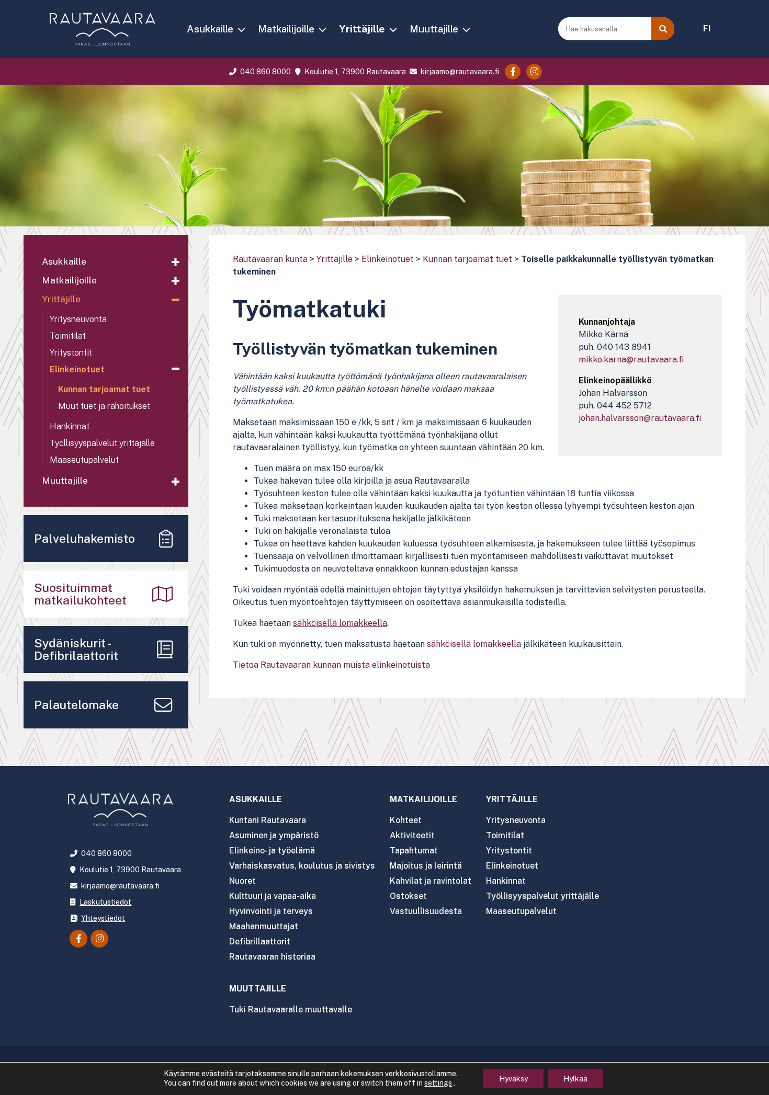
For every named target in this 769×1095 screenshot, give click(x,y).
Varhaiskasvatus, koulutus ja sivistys (302, 866)
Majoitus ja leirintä (426, 866)
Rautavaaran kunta (270, 259)
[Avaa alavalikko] (175, 262)
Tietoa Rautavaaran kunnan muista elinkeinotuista (331, 665)
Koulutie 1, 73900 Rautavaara (354, 71)
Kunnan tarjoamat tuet (467, 259)
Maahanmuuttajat (263, 926)
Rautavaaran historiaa (272, 957)
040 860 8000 (265, 71)
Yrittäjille (362, 29)
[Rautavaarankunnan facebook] (513, 71)
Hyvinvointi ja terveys (271, 911)
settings (438, 1083)
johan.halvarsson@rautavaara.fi (640, 418)
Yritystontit (71, 353)
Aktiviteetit (412, 835)
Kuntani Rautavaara (267, 820)
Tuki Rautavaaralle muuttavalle (290, 1009)
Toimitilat (68, 336)
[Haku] (662, 28)
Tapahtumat (414, 851)
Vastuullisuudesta (426, 911)
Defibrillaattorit (259, 941)
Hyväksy (513, 1079)
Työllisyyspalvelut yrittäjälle (102, 443)
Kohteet (406, 820)
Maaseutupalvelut (84, 460)
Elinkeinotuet (387, 259)
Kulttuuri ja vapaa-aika (272, 896)
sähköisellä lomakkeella (474, 644)
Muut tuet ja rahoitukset (104, 406)
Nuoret (242, 881)
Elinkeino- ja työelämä (272, 851)
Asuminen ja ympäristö (274, 835)
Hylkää (575, 1079)
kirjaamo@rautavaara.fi (459, 71)
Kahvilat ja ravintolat (430, 881)
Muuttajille (434, 29)
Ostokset (408, 896)
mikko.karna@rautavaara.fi (631, 359)
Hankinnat (69, 426)
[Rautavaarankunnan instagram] (534, 71)
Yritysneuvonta (78, 319)
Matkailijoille (286, 29)
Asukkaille (210, 29)
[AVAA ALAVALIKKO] (241, 30)
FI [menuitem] (707, 28)
